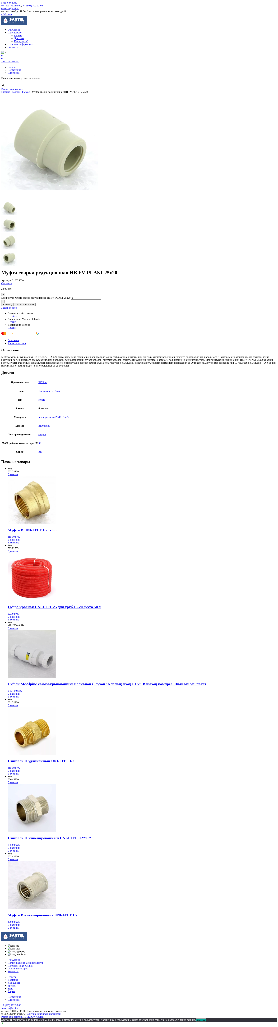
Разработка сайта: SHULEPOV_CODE (22, 1016)
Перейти (12, 316)
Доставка (19, 38)
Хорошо (201, 1020)
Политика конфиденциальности (25, 962)
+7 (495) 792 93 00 (11, 5)
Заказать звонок (10, 61)
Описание (13, 340)
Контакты (13, 47)
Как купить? (21, 41)
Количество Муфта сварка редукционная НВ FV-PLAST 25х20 (35, 297)
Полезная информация (20, 44)
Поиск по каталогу (11, 78)
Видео (11, 991)
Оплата (18, 35)
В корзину (7, 304)
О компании (14, 29)
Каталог (12, 67)
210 (40, 451)
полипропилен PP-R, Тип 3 (53, 417)
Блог (10, 988)
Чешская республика (49, 391)
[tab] (142, 340)
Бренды (12, 985)
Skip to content (9, 2)
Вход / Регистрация (12, 89)
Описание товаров (18, 968)
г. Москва (6, 14)
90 (39, 443)
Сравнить (6, 283)
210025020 (44, 425)
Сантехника (14, 70)
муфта (41, 399)
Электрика (13, 72)
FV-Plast (42, 382)
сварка (42, 434)
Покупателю (15, 32)
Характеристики (17, 343)
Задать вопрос (9, 307)
